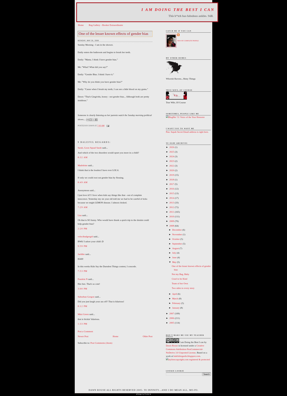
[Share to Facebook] (96, 119)
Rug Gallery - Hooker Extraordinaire (106, 25)
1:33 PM (82, 323)
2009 (172, 221)
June (174, 257)
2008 (172, 225)
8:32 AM (83, 157)
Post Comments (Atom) (101, 343)
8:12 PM (82, 306)
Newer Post (83, 336)
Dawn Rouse (172, 345)
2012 (172, 207)
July (174, 252)
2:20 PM (82, 228)
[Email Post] (107, 125)
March (175, 298)
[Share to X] (93, 119)
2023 (172, 161)
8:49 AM (83, 182)
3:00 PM (82, 288)
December (177, 229)
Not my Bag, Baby (180, 274)
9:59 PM (82, 246)
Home (81, 25)
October (176, 239)
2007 (172, 313)
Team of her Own (180, 283)
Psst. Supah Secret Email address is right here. (187, 132)
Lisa (80, 215)
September (177, 243)
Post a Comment (85, 331)
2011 (172, 212)
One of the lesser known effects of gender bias (113, 34)
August (176, 248)
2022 (172, 165)
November (177, 234)
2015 (172, 193)
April (175, 294)
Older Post (147, 336)
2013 (172, 202)
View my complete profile (188, 41)
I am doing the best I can (178, 9)
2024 (172, 156)
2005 (172, 322)
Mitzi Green (83, 314)
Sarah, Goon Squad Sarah (90, 147)
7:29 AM (83, 207)
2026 (172, 147)
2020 (172, 170)
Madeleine (82, 165)
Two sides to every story (183, 288)
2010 (172, 216)
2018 (172, 179)
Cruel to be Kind (179, 278)
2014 (172, 198)
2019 (172, 175)
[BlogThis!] (90, 119)
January (176, 307)
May (174, 262)
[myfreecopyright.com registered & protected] (188, 359)
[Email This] (87, 119)
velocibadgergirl (85, 236)
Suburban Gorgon (86, 296)
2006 (172, 318)
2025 (172, 151)
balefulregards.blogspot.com (187, 356)
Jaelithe (81, 254)
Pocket (147, 394)
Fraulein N (83, 279)
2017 (172, 184)
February (176, 303)
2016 (172, 188)
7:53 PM (82, 271)
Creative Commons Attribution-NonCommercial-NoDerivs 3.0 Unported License (185, 349)
